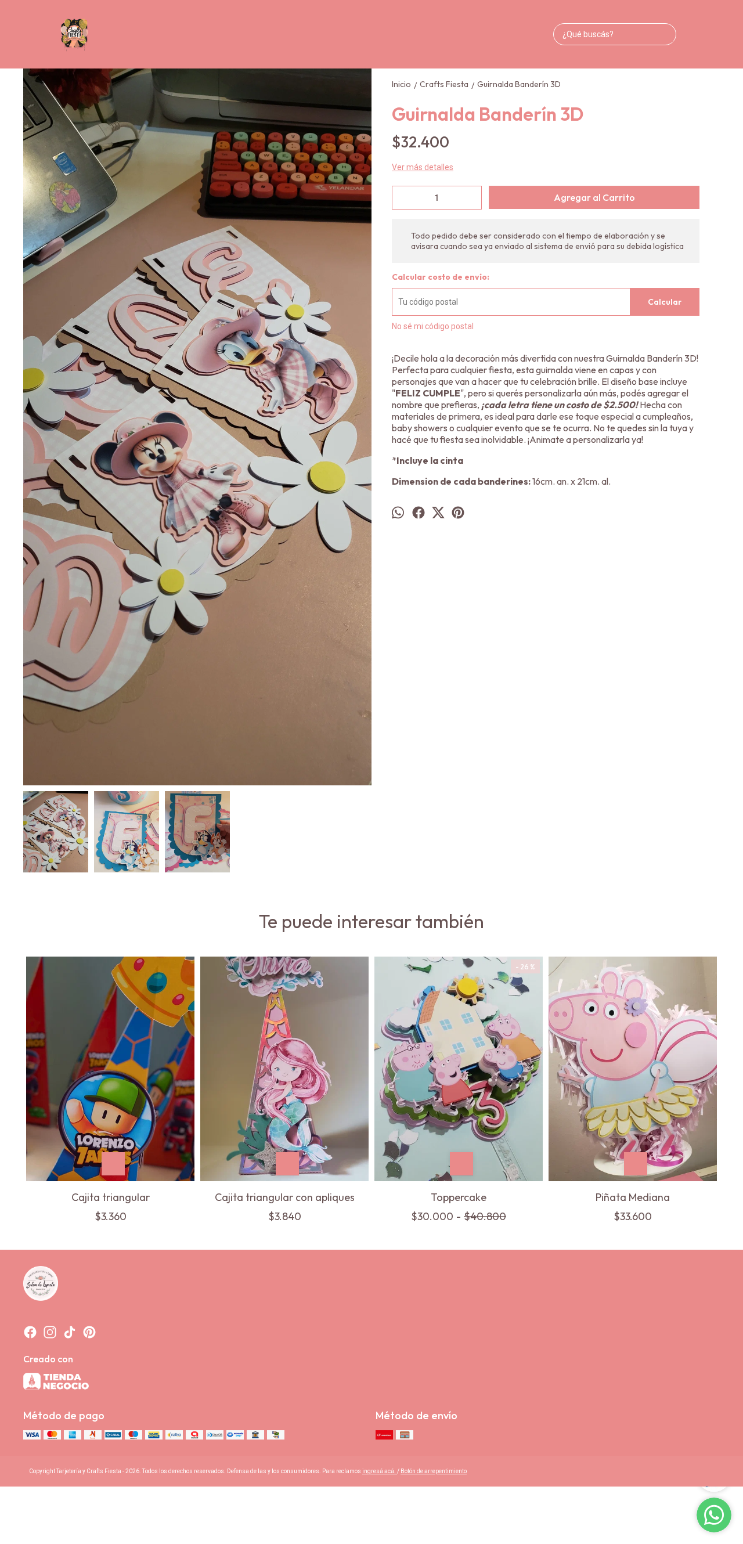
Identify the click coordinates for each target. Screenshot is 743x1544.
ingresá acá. (379, 1471)
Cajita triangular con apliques (285, 1197)
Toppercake (458, 1197)
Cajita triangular (110, 1197)
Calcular (664, 302)
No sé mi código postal (433, 326)
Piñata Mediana (633, 1197)
